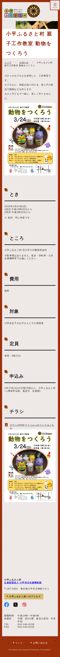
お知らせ (23, 62)
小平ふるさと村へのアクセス (25, 596)
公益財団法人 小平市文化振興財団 (23, 582)
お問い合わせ (40, 643)
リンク (19, 643)
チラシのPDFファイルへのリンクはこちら (32, 426)
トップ (7, 62)
